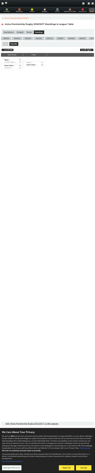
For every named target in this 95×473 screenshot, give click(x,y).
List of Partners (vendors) (12, 461)
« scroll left (7, 50)
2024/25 (17, 38)
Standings (39, 32)
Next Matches (8, 32)
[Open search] (83, 3)
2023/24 (28, 38)
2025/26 (6, 38)
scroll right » (87, 50)
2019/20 (71, 38)
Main (5, 44)
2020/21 (60, 38)
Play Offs (14, 44)
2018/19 (82, 38)
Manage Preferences (11, 468)
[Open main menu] (2, 3)
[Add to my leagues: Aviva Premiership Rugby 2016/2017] (76, 24)
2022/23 (39, 38)
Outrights (20, 32)
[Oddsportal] (13, 3)
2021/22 (50, 38)
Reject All (67, 468)
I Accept (83, 468)
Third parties (85, 448)
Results (29, 32)
